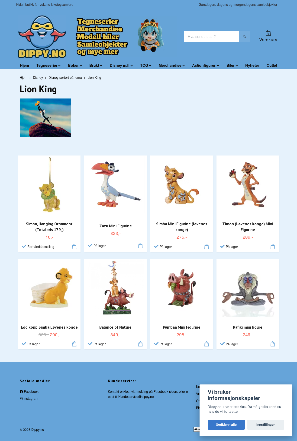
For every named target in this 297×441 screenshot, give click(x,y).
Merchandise (170, 65)
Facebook (31, 391)
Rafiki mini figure (247, 327)
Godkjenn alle (226, 424)
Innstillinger (265, 424)
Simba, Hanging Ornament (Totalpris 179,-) (49, 226)
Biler (230, 65)
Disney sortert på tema (65, 77)
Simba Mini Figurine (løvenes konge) (181, 226)
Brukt (94, 65)
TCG (144, 65)
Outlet (272, 65)
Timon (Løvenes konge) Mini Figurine (247, 226)
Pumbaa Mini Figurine (181, 327)
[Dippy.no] (42, 36)
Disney (38, 77)
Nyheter (252, 65)
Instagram (30, 398)
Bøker (73, 65)
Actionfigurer (204, 65)
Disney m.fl (119, 65)
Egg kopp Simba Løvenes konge (49, 327)
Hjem (24, 65)
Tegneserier (46, 65)
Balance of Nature (115, 327)
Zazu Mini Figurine (115, 225)
